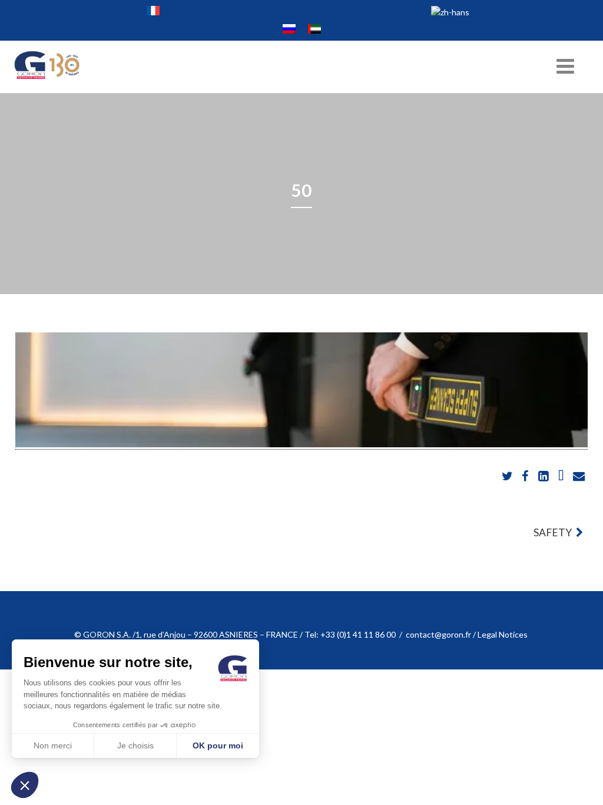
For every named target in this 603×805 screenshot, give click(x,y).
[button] (25, 785)
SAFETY (554, 532)
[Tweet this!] (508, 476)
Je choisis (135, 745)
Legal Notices (503, 634)
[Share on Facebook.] (526, 476)
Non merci (53, 745)
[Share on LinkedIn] (544, 476)
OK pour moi (218, 745)
